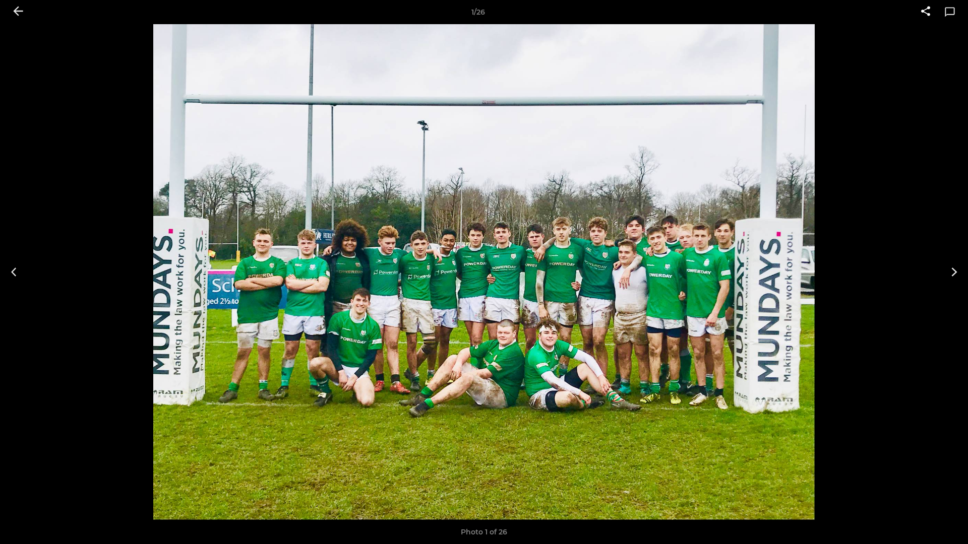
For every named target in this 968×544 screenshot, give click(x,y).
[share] (926, 12)
